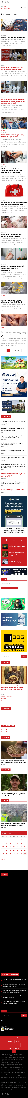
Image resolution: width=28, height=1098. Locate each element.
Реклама (18, 1041)
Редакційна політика (14, 1048)
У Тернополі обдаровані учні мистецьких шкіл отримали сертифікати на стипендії (13, 482)
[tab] (6, 540)
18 (6, 850)
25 (6, 853)
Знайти (24, 656)
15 (21, 846)
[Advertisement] (14, 892)
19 (10, 850)
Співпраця (10, 1041)
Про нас (8, 1038)
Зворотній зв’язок (17, 1038)
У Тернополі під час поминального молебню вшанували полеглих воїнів (12, 451)
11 (6, 846)
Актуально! (3, 33)
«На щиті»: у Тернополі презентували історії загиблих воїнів (12, 458)
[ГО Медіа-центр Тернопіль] (14, 1028)
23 (25, 850)
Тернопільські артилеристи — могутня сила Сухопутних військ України (12, 429)
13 (14, 846)
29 (21, 853)
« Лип (3, 860)
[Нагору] (14, 1051)
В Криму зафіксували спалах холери (13, 37)
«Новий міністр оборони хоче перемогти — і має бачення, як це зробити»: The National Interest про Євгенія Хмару (13, 466)
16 (25, 846)
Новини (3, 94)
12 (10, 846)
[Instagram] (5, 2)
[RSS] (8, 2)
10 (3, 846)
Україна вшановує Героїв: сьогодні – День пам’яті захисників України (12, 490)
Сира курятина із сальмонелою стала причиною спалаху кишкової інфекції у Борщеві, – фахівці (13, 334)
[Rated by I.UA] (14, 1021)
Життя (2, 327)
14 (17, 846)
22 (21, 850)
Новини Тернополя (7, 730)
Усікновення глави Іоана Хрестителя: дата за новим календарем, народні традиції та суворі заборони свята (13, 475)
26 (10, 853)
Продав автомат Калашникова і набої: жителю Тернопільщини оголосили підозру (13, 825)
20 (14, 850)
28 (17, 853)
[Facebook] (2, 2)
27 (14, 853)
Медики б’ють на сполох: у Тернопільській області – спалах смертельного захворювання (11, 170)
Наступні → (18, 350)
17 (3, 850)
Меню (24, 7)
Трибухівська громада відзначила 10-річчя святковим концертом (12, 443)
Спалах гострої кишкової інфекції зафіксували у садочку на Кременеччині (12, 268)
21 (17, 850)
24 (3, 853)
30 (25, 853)
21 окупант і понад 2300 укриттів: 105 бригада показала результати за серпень (13, 422)
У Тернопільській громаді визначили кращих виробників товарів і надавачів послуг (13, 762)
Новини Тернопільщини (8, 732)
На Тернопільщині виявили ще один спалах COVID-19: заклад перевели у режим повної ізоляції (13, 101)
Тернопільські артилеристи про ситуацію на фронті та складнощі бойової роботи (12, 436)
